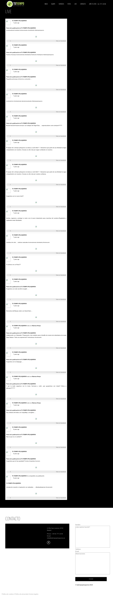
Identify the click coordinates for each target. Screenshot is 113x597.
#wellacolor (34, 54)
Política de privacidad (21, 594)
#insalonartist (38, 337)
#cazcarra (37, 461)
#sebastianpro (31, 337)
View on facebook (61, 41)
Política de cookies (8, 594)
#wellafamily (28, 54)
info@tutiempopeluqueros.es (56, 538)
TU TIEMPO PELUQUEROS (19, 20)
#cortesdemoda (17, 101)
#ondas (27, 461)
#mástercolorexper (19, 125)
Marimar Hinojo (36, 325)
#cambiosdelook (10, 30)
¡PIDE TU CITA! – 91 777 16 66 (97, 4)
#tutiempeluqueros (39, 30)
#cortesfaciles (31, 30)
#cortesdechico (10, 101)
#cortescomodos (24, 30)
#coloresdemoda (20, 54)
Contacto (83, 4)
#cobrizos (8, 54)
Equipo (53, 4)
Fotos (69, 4)
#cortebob (16, 30)
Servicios (61, 4)
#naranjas (13, 54)
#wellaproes (40, 54)
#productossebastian (27, 101)
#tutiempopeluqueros (48, 54)
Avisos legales (33, 594)
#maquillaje (32, 461)
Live (75, 4)
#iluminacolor (46, 242)
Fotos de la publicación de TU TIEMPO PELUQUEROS (21, 28)
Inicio (46, 4)
